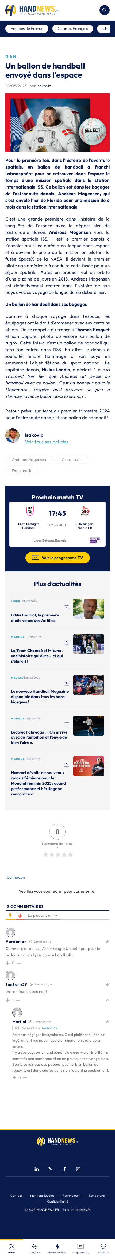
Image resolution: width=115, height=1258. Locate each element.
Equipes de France (27, 28)
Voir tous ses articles (47, 442)
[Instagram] (78, 1169)
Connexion (15, 877)
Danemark (21, 470)
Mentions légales (42, 1195)
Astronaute (72, 459)
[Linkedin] (36, 1169)
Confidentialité (57, 1201)
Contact (16, 1195)
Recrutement (71, 1195)
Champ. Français (73, 28)
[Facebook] (64, 1169)
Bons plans (97, 1195)
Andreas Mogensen (29, 459)
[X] (50, 1169)
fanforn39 (49, 1028)
